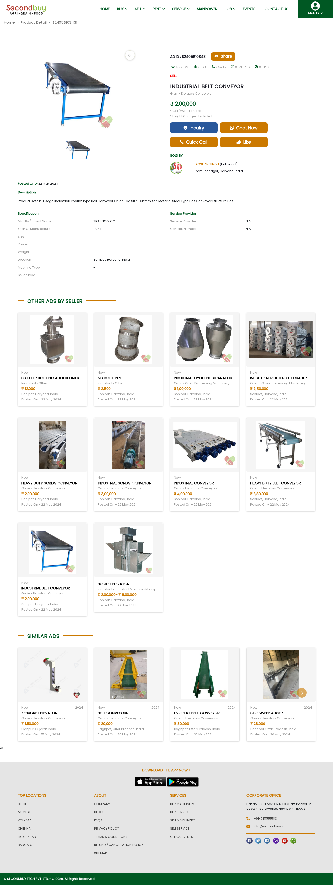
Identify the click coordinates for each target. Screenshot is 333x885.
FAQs (98, 820)
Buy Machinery (182, 804)
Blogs (99, 812)
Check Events (181, 836)
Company (102, 804)
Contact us (276, 8)
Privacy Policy (106, 828)
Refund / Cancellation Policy (118, 844)
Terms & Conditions (110, 836)
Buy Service (179, 812)
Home (9, 22)
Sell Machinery (182, 820)
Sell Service (180, 828)
